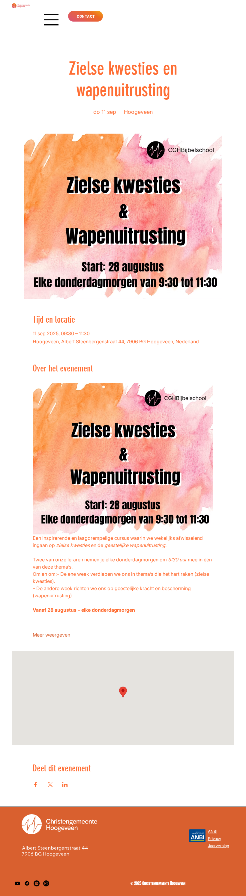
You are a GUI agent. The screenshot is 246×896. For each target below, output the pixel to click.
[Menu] (51, 19)
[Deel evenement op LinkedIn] (65, 784)
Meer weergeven (51, 635)
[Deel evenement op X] (50, 784)
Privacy (214, 838)
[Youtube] (17, 883)
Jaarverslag (218, 845)
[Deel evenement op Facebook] (35, 784)
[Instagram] (46, 883)
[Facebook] (27, 883)
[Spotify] (37, 883)
